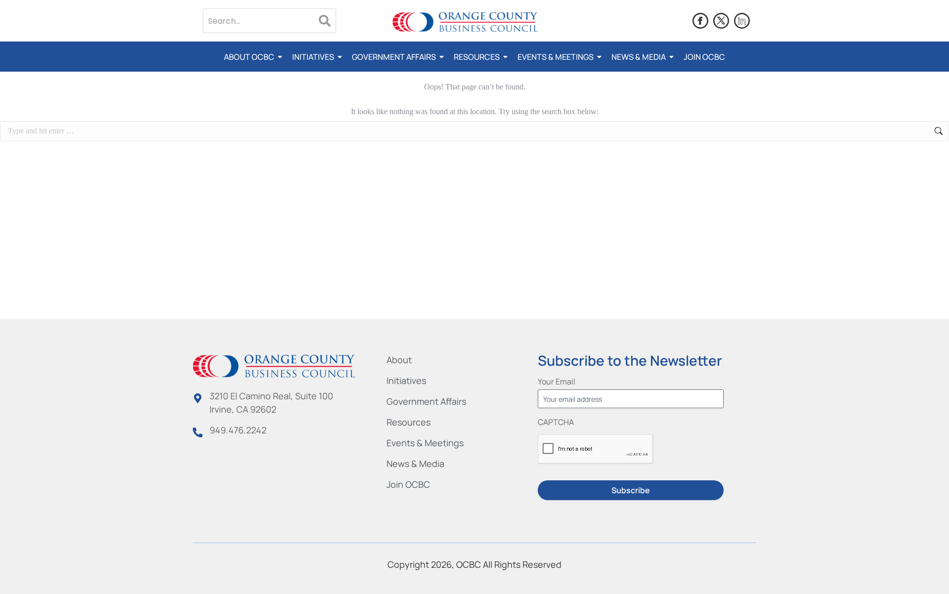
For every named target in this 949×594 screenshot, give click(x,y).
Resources (477, 56)
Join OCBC (704, 56)
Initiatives (313, 56)
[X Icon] (721, 21)
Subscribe (630, 490)
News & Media (638, 56)
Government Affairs (394, 56)
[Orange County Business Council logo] (465, 22)
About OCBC (249, 56)
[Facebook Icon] (700, 21)
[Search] (325, 21)
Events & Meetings (556, 56)
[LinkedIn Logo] (742, 21)
